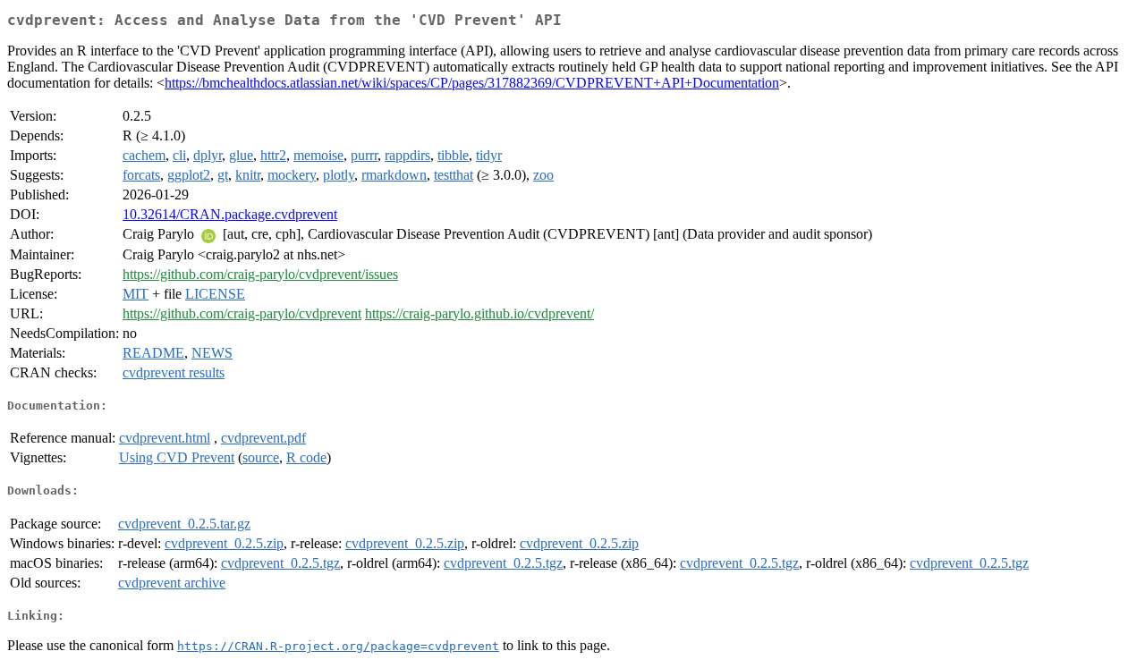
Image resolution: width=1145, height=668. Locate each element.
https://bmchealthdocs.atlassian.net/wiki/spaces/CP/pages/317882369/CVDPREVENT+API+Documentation (472, 82)
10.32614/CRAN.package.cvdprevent (230, 214)
